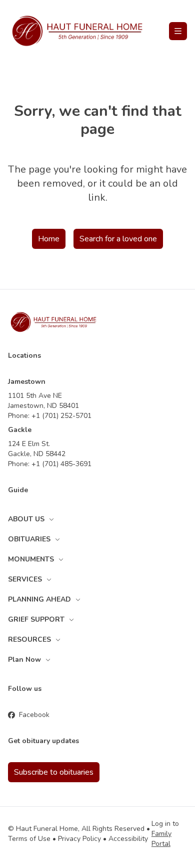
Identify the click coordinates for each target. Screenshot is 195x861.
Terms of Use (29, 838)
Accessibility (128, 838)
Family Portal (162, 838)
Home (49, 238)
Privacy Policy (79, 838)
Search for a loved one (118, 238)
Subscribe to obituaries (54, 772)
